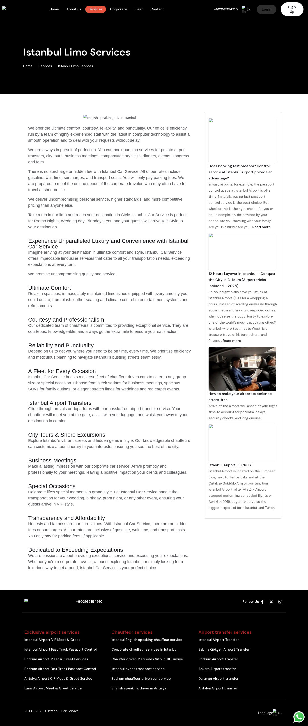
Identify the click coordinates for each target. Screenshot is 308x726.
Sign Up (292, 9)
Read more (261, 227)
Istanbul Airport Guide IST (231, 465)
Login (266, 9)
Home (27, 66)
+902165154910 (226, 9)
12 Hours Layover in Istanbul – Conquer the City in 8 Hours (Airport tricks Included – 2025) (242, 279)
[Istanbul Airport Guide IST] (243, 443)
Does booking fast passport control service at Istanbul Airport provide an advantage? (241, 172)
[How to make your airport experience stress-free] (243, 369)
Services (45, 66)
